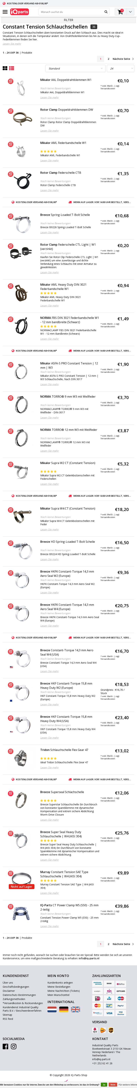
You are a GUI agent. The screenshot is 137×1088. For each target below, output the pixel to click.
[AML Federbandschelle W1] (21, 151)
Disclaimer (9, 990)
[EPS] (109, 991)
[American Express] (97, 984)
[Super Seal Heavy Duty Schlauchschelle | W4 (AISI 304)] (21, 840)
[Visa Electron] (120, 1013)
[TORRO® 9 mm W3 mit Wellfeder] (21, 404)
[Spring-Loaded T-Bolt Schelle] (21, 223)
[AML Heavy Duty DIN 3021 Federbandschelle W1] (21, 293)
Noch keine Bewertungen (55, 88)
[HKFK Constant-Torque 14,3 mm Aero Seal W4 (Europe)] (21, 613)
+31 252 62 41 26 (102, 1063)
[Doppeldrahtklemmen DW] (21, 118)
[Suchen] (106, 12)
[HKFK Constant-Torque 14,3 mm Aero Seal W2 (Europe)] (21, 579)
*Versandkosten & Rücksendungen (23, 1003)
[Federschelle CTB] (21, 181)
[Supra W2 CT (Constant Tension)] (21, 471)
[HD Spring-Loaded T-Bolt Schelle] (21, 550)
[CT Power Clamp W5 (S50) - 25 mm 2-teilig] (21, 913)
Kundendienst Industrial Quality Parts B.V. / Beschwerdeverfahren (22, 1009)
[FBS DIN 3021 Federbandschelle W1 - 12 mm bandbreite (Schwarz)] (21, 326)
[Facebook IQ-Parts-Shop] (5, 1047)
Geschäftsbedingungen (16, 986)
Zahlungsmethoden (14, 999)
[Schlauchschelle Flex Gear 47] (21, 758)
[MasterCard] (97, 1005)
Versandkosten (108, 88)
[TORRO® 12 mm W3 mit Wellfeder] (21, 438)
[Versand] (95, 1030)
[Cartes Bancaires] (97, 991)
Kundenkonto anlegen (60, 982)
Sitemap (7, 1014)
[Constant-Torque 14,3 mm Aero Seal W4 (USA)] (21, 658)
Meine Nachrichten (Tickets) (63, 990)
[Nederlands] (52, 1011)
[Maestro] (120, 998)
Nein (113, 1085)
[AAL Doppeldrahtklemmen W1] (21, 88)
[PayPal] (120, 1005)
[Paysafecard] (97, 1013)
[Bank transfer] (109, 984)
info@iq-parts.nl (101, 1059)
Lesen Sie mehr (12, 43)
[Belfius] (120, 984)
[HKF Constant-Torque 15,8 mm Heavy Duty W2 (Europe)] (21, 691)
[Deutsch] (63, 1011)
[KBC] (109, 998)
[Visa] (109, 1013)
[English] (75, 1011)
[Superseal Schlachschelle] (21, 800)
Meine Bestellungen (58, 986)
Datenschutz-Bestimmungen (19, 995)
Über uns (8, 982)
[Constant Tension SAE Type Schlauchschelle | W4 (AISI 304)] (21, 880)
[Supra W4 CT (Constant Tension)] (21, 516)
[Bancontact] (109, 1005)
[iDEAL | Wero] (97, 998)
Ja (104, 1085)
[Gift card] (120, 991)
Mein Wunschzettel (58, 995)
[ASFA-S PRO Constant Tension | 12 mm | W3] (21, 371)
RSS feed (8, 1019)
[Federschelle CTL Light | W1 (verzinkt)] (21, 253)
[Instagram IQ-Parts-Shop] (13, 1047)
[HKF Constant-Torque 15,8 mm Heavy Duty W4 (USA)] (21, 725)
